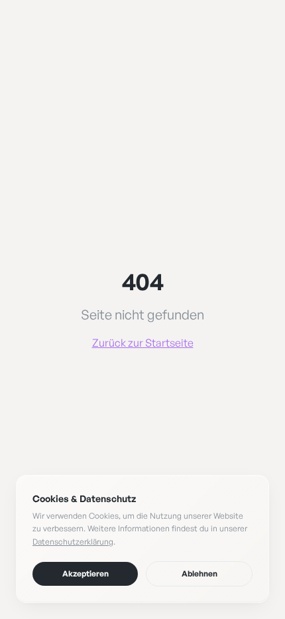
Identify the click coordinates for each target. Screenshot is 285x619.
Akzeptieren (85, 573)
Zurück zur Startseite (143, 342)
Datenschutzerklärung (72, 542)
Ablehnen (199, 573)
